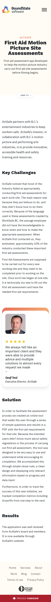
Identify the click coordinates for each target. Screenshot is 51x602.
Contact (35, 574)
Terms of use (15, 580)
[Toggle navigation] (44, 9)
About (38, 567)
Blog (24, 574)
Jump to (24, 95)
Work (14, 574)
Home (12, 567)
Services (25, 567)
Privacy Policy (35, 580)
